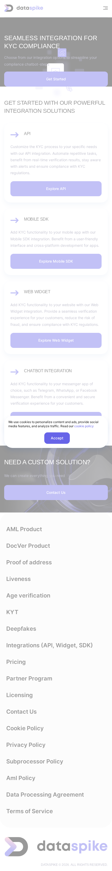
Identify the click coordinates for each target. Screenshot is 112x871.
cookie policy (84, 426)
